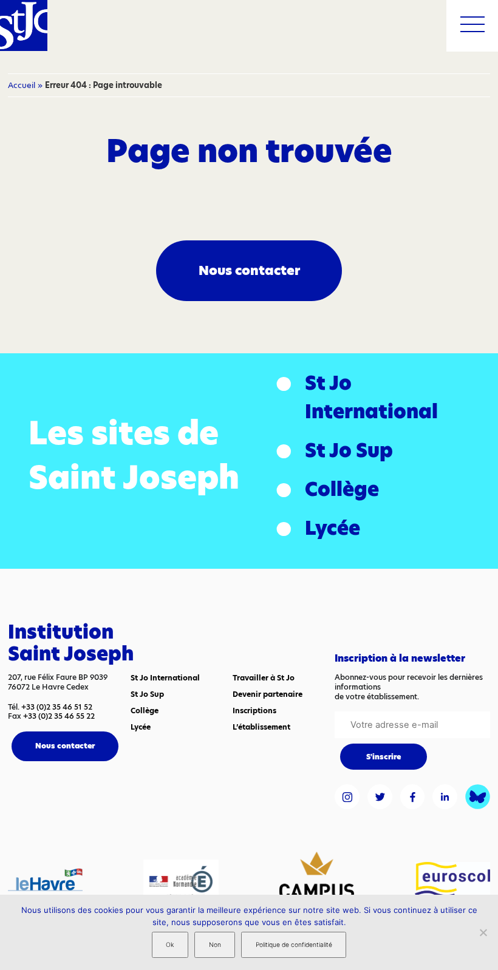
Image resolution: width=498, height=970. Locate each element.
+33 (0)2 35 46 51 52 (56, 707)
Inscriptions (254, 710)
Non (215, 945)
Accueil (21, 85)
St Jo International (371, 397)
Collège (342, 489)
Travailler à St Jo (264, 678)
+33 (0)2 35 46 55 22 (59, 716)
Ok (170, 945)
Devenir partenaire (267, 694)
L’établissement (261, 727)
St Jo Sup (349, 450)
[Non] (483, 932)
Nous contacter (249, 270)
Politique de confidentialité (294, 945)
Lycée (332, 528)
